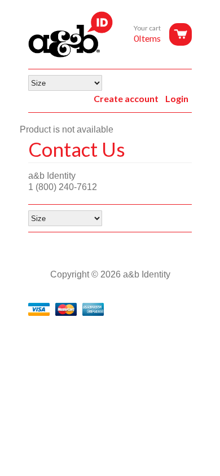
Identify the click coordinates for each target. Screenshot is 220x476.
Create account (126, 98)
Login (176, 98)
